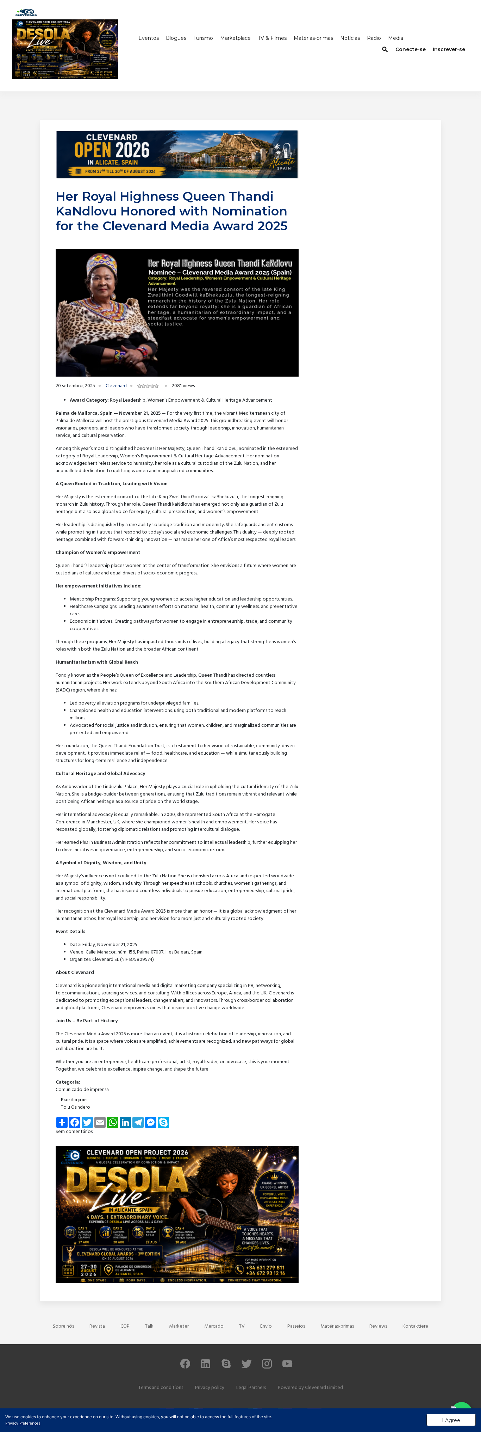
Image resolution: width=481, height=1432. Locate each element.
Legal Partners (251, 1388)
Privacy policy (209, 1388)
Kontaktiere (415, 1326)
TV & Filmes (272, 38)
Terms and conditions (160, 1388)
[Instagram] (267, 1367)
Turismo (203, 38)
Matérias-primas (313, 38)
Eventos (148, 38)
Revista (97, 1326)
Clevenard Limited (324, 1388)
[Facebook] (185, 1367)
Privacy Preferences (22, 1423)
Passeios (296, 1326)
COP (125, 1326)
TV (242, 1326)
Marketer (179, 1326)
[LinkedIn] (206, 1367)
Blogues (176, 38)
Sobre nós (63, 1326)
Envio (266, 1326)
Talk (149, 1326)
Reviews (378, 1326)
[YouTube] (287, 1367)
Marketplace (235, 38)
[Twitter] (246, 1367)
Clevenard (116, 386)
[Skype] (226, 1367)
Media (395, 38)
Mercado (214, 1326)
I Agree (451, 1420)
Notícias (350, 38)
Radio (374, 38)
